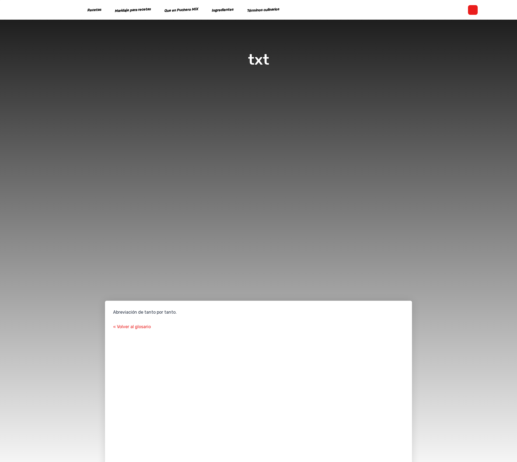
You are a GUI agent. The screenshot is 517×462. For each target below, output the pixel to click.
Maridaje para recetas (133, 10)
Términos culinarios (263, 10)
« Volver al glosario (132, 326)
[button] (473, 10)
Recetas (94, 10)
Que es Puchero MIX (181, 10)
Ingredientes (223, 9)
